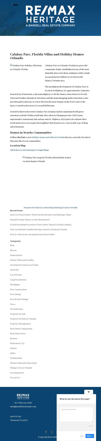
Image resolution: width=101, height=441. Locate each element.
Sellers (13, 348)
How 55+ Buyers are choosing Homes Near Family (32, 234)
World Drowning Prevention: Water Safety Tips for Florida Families (40, 224)
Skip (82, 436)
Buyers (13, 250)
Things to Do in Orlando (21, 368)
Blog (12, 245)
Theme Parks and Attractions (23, 363)
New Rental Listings (19, 299)
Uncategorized (17, 373)
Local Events (16, 275)
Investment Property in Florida (24, 265)
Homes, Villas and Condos (22, 260)
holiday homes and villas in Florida (48, 137)
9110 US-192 (15, 416)
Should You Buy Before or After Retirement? (30, 220)
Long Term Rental (18, 280)
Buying (58, 207)
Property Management (20, 324)
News (12, 304)
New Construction (18, 289)
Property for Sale (31, 207)
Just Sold (14, 270)
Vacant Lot (15, 377)
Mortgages (15, 284)
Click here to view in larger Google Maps (29, 150)
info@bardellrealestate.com (23, 406)
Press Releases (16, 309)
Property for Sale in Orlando (23, 319)
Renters (13, 338)
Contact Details (70, 207)
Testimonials (16, 358)
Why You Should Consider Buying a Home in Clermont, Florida (38, 229)
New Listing (15, 294)
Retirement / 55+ (17, 343)
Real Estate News (17, 333)
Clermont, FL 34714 (19, 420)
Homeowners (16, 255)
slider (12, 353)
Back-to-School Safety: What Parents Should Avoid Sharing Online (40, 215)
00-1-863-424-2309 (23, 403)
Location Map (47, 207)
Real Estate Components (21, 329)
